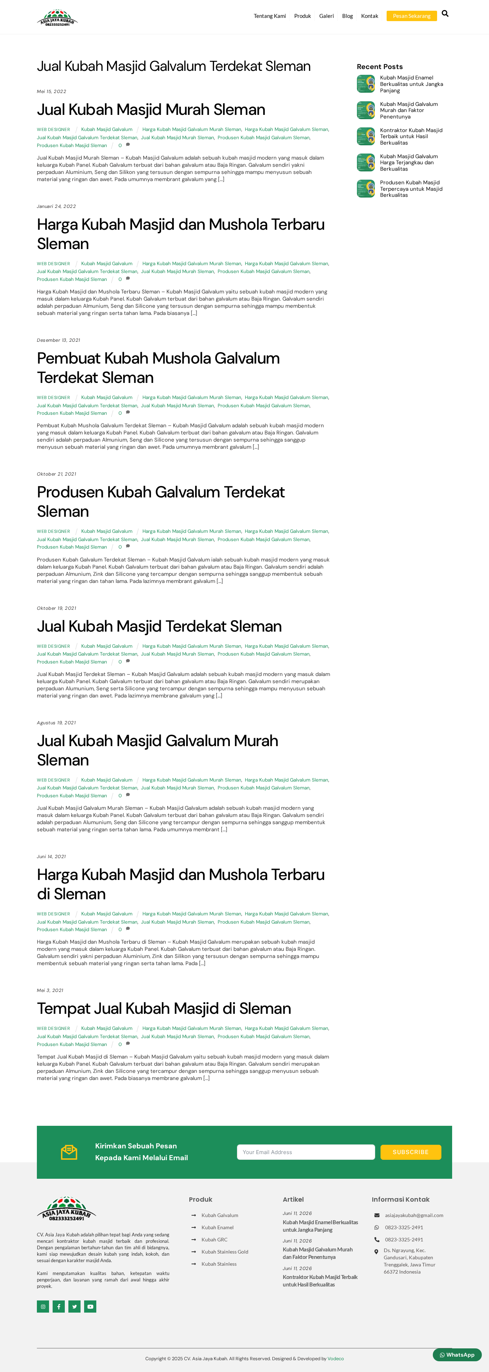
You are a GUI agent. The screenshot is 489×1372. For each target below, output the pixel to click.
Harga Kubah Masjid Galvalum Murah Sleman (191, 129)
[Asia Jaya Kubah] (57, 23)
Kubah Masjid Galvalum (106, 129)
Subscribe (411, 1152)
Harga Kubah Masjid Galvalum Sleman (286, 129)
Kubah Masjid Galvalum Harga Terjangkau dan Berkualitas (409, 163)
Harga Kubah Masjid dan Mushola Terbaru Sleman (181, 234)
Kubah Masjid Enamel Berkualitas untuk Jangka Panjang (411, 84)
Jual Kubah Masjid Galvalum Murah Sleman (157, 750)
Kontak (369, 16)
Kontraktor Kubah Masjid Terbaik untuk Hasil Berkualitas (411, 136)
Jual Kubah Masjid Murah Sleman (151, 109)
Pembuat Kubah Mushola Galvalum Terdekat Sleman (158, 367)
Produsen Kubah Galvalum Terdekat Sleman (161, 501)
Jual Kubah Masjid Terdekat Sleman (159, 626)
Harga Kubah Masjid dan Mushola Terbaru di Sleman (181, 884)
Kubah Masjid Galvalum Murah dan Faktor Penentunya (409, 110)
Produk (302, 16)
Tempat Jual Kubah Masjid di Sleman (164, 1008)
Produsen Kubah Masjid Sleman (72, 145)
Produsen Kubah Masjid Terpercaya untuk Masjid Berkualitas (411, 189)
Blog (347, 16)
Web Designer (53, 129)
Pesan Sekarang (412, 16)
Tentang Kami (270, 16)
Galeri (326, 16)
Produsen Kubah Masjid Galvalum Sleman (264, 138)
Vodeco (336, 1359)
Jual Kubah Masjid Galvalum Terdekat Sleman (87, 138)
